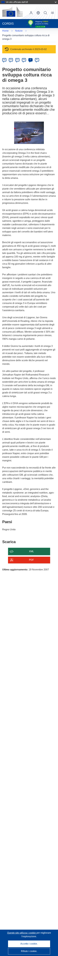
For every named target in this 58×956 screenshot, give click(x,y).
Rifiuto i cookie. (29, 951)
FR (24, 60)
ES (17, 60)
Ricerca (45, 13)
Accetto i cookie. (29, 943)
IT (30, 60)
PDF (31, 560)
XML (31, 551)
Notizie (19, 31)
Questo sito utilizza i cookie (21, 933)
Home (5, 31)
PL (37, 60)
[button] (38, 13)
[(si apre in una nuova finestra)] (12, 12)
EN (11, 60)
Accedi (31, 13)
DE (4, 60)
